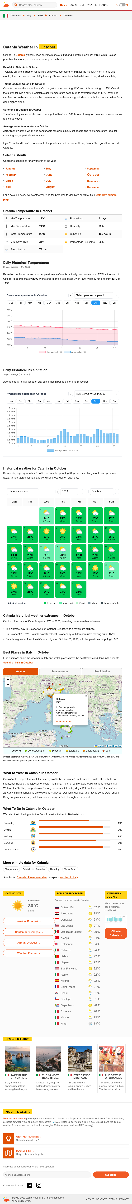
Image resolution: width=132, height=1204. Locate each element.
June (49, 174)
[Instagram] (38, 1185)
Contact (101, 1199)
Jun (58, 303)
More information (64, 721)
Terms (113, 1199)
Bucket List (77, 4)
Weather (21, 671)
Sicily (40, 15)
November (93, 181)
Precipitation (102, 671)
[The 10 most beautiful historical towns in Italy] (48, 1059)
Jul (67, 303)
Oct (95, 303)
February (11, 174)
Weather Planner (98, 4)
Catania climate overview (32, 877)
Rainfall (26, 869)
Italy (29, 15)
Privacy (124, 1199)
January (10, 168)
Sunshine (40, 869)
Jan (11, 303)
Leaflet (100, 745)
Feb (20, 303)
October (68, 15)
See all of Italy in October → (20, 662)
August (50, 187)
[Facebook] (29, 1185)
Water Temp (70, 869)
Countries (16, 15)
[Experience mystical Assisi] (80, 1059)
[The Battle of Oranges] (111, 1059)
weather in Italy (69, 877)
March (9, 181)
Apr (39, 303)
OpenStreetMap (114, 745)
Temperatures (60, 671)
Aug (77, 303)
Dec (114, 303)
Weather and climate (14, 1118)
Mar (30, 303)
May (48, 168)
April (8, 187)
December (93, 187)
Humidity (54, 869)
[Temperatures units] (122, 4)
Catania (53, 15)
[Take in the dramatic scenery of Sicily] (17, 1059)
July (48, 181)
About (90, 1199)
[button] (49, 687)
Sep (86, 303)
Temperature (11, 869)
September (93, 168)
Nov (105, 303)
